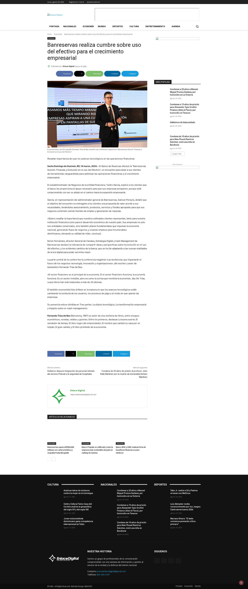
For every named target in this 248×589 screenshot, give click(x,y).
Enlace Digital (68, 66)
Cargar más (176, 154)
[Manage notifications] (241, 582)
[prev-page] (49, 459)
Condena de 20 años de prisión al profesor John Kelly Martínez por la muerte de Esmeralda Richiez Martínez (123, 374)
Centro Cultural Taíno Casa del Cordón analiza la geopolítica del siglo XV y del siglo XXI (78, 507)
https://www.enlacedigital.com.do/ (83, 395)
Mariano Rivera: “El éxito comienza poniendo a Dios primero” (183, 521)
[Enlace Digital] (70, 14)
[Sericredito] (177, 39)
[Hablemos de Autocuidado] (161, 126)
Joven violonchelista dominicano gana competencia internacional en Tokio (78, 521)
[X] (195, 2)
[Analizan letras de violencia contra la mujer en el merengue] (54, 494)
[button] (197, 26)
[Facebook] (187, 2)
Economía (58, 34)
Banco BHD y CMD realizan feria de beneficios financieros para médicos (131, 450)
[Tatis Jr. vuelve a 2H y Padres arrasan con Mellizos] (161, 494)
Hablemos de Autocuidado (182, 122)
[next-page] (54, 459)
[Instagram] (191, 2)
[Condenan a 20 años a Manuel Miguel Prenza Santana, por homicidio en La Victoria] (161, 93)
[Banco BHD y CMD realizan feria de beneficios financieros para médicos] (131, 434)
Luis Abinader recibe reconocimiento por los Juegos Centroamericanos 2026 (185, 507)
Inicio (49, 34)
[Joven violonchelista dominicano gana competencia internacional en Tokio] (54, 522)
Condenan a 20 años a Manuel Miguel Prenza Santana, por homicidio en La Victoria (184, 92)
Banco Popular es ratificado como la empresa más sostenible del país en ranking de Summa (97, 450)
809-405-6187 (103, 574)
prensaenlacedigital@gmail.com (111, 571)
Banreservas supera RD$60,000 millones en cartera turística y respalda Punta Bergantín (60, 450)
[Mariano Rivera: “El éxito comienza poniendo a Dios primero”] (161, 522)
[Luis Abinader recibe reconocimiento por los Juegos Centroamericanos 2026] (161, 507)
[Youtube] (199, 2)
